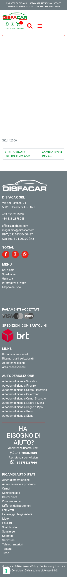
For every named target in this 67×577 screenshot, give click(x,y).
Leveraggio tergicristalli (17, 514)
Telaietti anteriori (12, 544)
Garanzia (7, 278)
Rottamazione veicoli (15, 354)
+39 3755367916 (25, 462)
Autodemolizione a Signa (17, 415)
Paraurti (7, 523)
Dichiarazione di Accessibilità (41, 570)
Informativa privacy (14, 283)
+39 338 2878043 (13, 218)
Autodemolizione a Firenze (19, 385)
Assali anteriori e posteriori (19, 484)
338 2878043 (42, 3)
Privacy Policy (30, 566)
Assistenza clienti (13, 363)
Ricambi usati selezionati (18, 358)
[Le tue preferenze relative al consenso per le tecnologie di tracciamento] (6, 570)
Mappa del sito (11, 287)
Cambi (6, 488)
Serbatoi (7, 536)
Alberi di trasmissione (16, 480)
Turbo (5, 553)
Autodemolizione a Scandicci (20, 381)
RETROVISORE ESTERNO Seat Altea (17, 154)
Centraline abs (11, 493)
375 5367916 (41, 6)
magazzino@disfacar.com (18, 230)
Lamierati (8, 510)
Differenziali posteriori (16, 505)
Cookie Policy (47, 566)
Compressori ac (12, 501)
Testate (7, 548)
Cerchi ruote (9, 497)
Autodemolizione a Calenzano (20, 394)
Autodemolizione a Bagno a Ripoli (23, 407)
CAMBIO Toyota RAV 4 (52, 154)
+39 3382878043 (25, 453)
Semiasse (8, 531)
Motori (6, 518)
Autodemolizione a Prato (17, 411)
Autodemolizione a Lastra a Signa (23, 403)
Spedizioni (9, 274)
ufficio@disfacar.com (15, 226)
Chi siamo (8, 270)
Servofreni (8, 540)
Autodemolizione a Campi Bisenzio (24, 398)
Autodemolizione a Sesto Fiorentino (24, 390)
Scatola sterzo (11, 527)
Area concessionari (14, 367)
